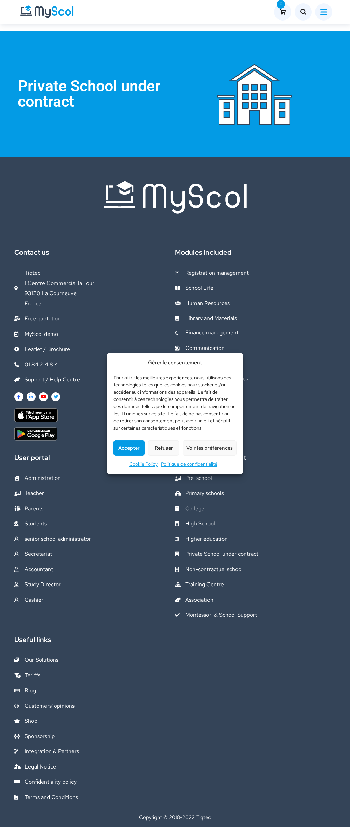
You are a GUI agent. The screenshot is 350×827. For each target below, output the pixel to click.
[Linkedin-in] (31, 396)
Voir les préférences (209, 448)
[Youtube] (43, 396)
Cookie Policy (143, 464)
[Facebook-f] (18, 396)
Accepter (129, 448)
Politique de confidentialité (189, 464)
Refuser (163, 448)
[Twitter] (55, 396)
